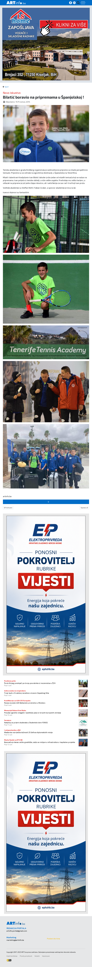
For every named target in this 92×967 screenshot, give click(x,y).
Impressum (46, 956)
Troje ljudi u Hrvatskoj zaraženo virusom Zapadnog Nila (26, 693)
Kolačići (37, 956)
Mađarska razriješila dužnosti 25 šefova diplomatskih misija (28, 732)
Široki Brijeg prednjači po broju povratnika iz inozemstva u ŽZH (30, 683)
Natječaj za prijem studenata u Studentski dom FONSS (26, 722)
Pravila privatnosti (26, 956)
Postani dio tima (53, 938)
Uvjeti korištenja (12, 956)
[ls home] (46, 44)
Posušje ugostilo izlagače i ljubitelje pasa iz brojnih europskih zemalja (32, 713)
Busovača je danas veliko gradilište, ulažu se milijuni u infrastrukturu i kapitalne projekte (39, 742)
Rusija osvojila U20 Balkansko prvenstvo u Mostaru (24, 703)
